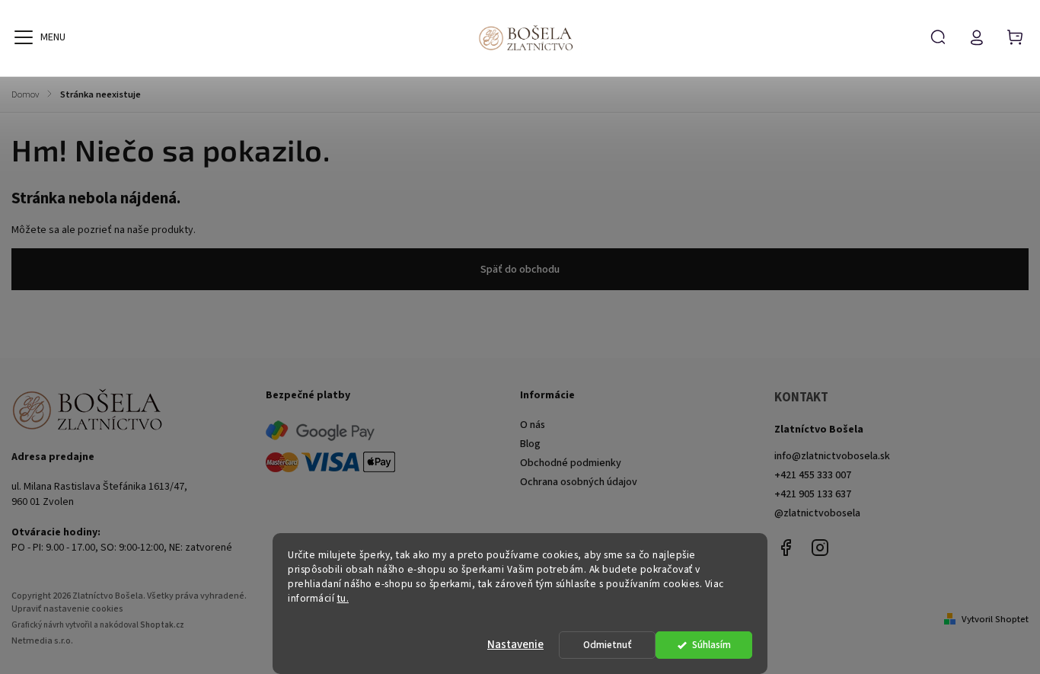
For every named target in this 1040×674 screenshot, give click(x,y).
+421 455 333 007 (812, 475)
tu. (343, 598)
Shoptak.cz (162, 625)
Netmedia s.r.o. (42, 640)
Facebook (785, 547)
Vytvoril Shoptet (995, 619)
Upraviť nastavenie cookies (67, 608)
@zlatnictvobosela (817, 513)
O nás (532, 425)
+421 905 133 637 (812, 494)
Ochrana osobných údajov (578, 482)
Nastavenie (515, 645)
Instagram (820, 547)
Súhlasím (711, 644)
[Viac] (23, 37)
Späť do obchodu (520, 269)
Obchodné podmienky (570, 463)
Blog (530, 444)
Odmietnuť (607, 644)
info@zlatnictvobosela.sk (832, 456)
